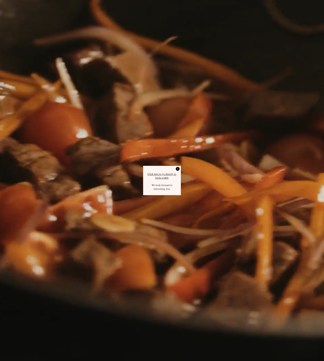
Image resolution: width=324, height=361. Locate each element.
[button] (178, 169)
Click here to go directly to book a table (162, 175)
